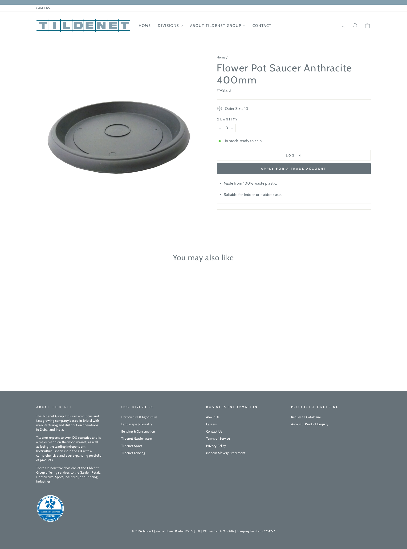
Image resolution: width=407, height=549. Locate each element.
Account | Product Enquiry (310, 424)
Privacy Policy (216, 446)
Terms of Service (218, 438)
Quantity (227, 119)
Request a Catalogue (306, 417)
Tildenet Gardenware (136, 438)
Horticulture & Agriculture (139, 417)
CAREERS (43, 8)
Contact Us (214, 431)
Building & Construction (138, 431)
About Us (213, 417)
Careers (211, 424)
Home (221, 57)
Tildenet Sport (131, 446)
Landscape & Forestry (136, 424)
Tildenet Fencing (133, 453)
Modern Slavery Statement (226, 453)
